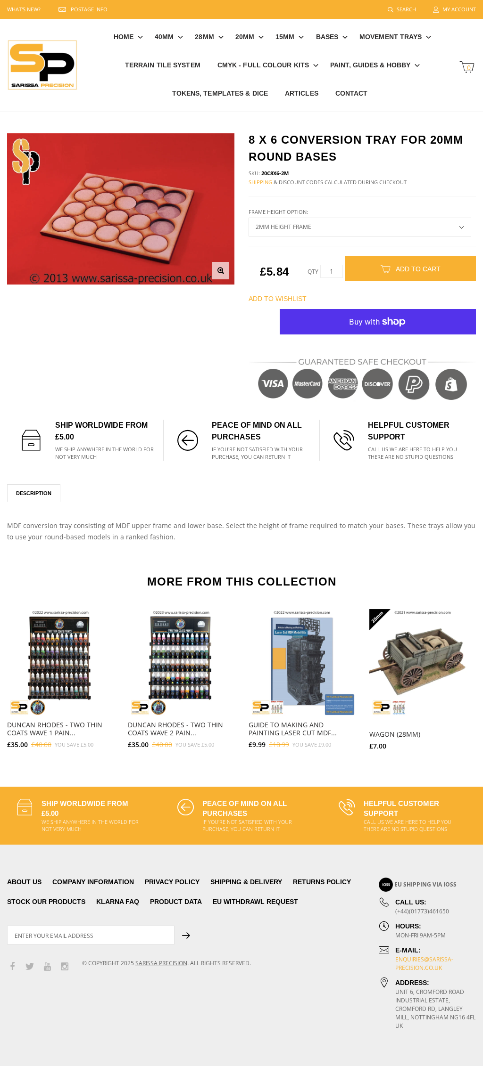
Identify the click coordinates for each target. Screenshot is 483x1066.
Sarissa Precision (161, 963)
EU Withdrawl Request (255, 901)
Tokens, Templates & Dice (220, 93)
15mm (284, 37)
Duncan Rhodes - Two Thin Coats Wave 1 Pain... (54, 728)
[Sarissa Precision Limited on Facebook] (12, 967)
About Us (24, 882)
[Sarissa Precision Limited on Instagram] (65, 967)
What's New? (24, 9)
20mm (244, 37)
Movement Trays (390, 37)
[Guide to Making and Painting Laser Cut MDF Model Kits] (302, 662)
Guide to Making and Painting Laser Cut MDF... (293, 728)
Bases (327, 37)
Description (33, 493)
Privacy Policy (172, 882)
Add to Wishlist (278, 298)
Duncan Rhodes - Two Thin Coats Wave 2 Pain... (175, 728)
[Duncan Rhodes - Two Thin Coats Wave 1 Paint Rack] (60, 662)
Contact (351, 93)
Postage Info (89, 9)
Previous (19, 675)
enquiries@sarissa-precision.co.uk (424, 963)
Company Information (93, 882)
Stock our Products (46, 901)
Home (123, 37)
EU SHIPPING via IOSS (425, 884)
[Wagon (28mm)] (422, 662)
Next (463, 675)
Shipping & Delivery (246, 882)
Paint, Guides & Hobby (370, 65)
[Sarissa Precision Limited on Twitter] (30, 967)
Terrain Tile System (162, 65)
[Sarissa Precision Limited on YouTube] (47, 967)
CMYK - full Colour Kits (263, 65)
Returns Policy (322, 882)
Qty (313, 272)
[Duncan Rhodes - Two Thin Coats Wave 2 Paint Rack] (181, 662)
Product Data (176, 901)
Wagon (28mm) (394, 734)
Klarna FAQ (117, 901)
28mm (204, 37)
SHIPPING (260, 182)
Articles (301, 93)
